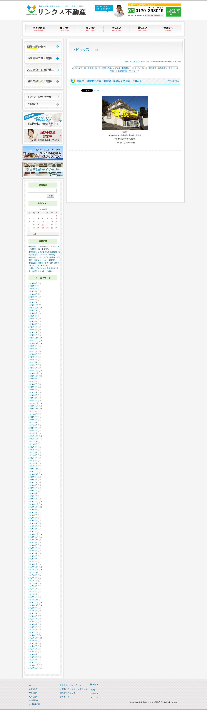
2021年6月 (32, 452)
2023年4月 (32, 392)
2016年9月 (32, 608)
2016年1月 (32, 630)
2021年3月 (32, 461)
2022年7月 (32, 417)
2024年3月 (32, 362)
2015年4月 (32, 654)
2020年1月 (32, 499)
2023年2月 (32, 398)
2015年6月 (32, 649)
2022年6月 (32, 420)
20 (43, 225)
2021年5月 (32, 455)
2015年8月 (32, 643)
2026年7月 (32, 286)
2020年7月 (32, 482)
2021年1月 (32, 466)
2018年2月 (32, 562)
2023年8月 (32, 381)
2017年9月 (32, 575)
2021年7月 (32, 450)
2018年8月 (32, 545)
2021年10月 (33, 441)
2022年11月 (33, 406)
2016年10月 (33, 605)
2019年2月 (32, 529)
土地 (93, 689)
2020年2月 (32, 496)
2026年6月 (32, 289)
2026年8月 (32, 283)
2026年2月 (32, 300)
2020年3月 (32, 493)
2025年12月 (33, 305)
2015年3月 (32, 657)
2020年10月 (33, 474)
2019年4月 (32, 523)
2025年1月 (32, 335)
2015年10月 (33, 638)
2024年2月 (32, 365)
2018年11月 (33, 537)
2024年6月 (32, 354)
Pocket (96, 90)
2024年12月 (33, 338)
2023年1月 (32, 401)
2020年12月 (33, 469)
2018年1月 (32, 564)
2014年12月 (33, 665)
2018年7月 (32, 548)
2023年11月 (33, 373)
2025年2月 (32, 332)
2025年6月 (32, 321)
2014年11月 (33, 668)
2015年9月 (32, 641)
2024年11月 (33, 341)
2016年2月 (32, 627)
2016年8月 (32, 611)
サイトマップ (66, 696)
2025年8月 (32, 316)
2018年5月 (32, 553)
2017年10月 (33, 572)
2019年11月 (33, 504)
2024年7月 (32, 351)
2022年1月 (32, 433)
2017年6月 (32, 583)
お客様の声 (35, 704)
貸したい (142, 28)
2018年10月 (33, 540)
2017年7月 (32, 581)
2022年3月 (32, 428)
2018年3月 (32, 559)
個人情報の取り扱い (68, 693)
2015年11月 (33, 635)
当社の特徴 (39, 28)
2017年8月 (32, 578)
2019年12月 (33, 502)
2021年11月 (33, 439)
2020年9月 (32, 477)
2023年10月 (33, 376)
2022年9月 (32, 411)
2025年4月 (32, 327)
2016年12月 (33, 600)
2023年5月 (32, 390)
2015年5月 (32, 652)
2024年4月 (32, 360)
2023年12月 (33, 371)
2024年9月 (32, 346)
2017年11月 (33, 570)
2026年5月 (32, 291)
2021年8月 (32, 447)
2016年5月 (32, 619)
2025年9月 (32, 313)
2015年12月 (33, 632)
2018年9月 (32, 542)
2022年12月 (33, 403)
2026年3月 (32, 297)
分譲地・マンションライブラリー (74, 689)
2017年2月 (32, 594)
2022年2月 (32, 431)
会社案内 (168, 28)
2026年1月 (32, 302)
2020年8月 (32, 480)
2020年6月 (32, 485)
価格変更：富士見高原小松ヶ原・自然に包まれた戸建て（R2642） (102, 68)
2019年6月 (32, 518)
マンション (96, 697)
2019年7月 (32, 515)
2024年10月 (33, 343)
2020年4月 (32, 491)
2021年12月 (33, 436)
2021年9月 (32, 444)
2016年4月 (32, 622)
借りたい (117, 28)
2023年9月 (32, 379)
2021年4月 (32, 458)
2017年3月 (32, 592)
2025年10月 (33, 311)
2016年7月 (32, 613)
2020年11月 (33, 472)
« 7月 (34, 234)
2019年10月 (33, 507)
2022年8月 (32, 414)
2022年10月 (33, 409)
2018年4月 (32, 556)
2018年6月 (32, 551)
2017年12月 (33, 567)
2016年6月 (32, 616)
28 (47, 228)
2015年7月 (32, 646)
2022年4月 (32, 425)
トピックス (135, 61)
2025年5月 (32, 324)
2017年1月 (32, 597)
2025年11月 (33, 308)
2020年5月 (32, 488)
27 (43, 228)
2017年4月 (32, 589)
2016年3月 (32, 624)
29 (52, 228)
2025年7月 (32, 319)
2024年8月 (32, 349)
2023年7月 (32, 384)
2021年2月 (32, 463)
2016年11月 (33, 602)
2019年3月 (32, 526)
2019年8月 (32, 512)
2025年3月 (32, 330)
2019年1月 (32, 532)
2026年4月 (32, 294)
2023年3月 (32, 395)
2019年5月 (32, 521)
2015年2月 (32, 660)
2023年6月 (32, 387)
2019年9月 (32, 510)
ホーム (127, 61)
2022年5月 (32, 422)
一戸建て (95, 693)
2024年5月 (32, 357)
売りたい (91, 28)
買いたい (65, 28)
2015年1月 (32, 662)
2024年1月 (32, 368)
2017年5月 (32, 586)
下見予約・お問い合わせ (70, 685)
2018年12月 (33, 534)
